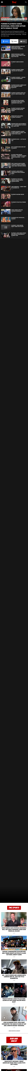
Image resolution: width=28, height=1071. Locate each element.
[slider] (14, 21)
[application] (14, 14)
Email (23, 41)
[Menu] (2, 2)
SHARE (15, 41)
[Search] (26, 2)
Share (6, 41)
